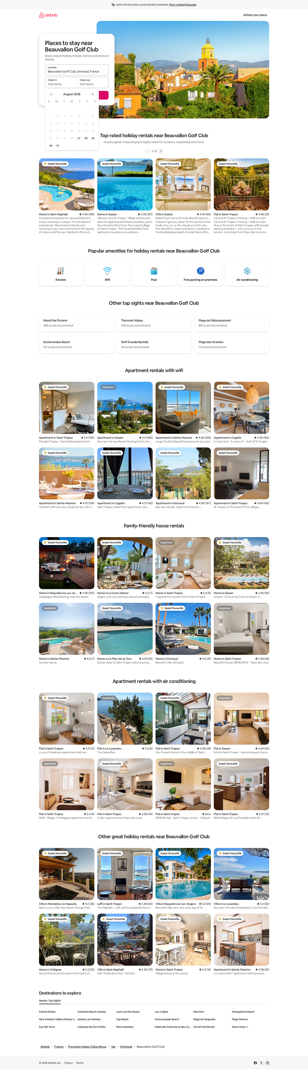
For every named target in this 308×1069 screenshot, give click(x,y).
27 (78, 138)
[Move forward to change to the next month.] (93, 94)
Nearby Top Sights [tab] (50, 1000)
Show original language (182, 4)
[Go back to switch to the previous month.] (51, 94)
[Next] (161, 151)
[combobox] (77, 71)
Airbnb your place (255, 15)
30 (50, 145)
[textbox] (61, 84)
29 (93, 138)
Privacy (68, 1063)
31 (57, 145)
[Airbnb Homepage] (48, 15)
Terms (79, 1063)
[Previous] (147, 151)
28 (86, 138)
